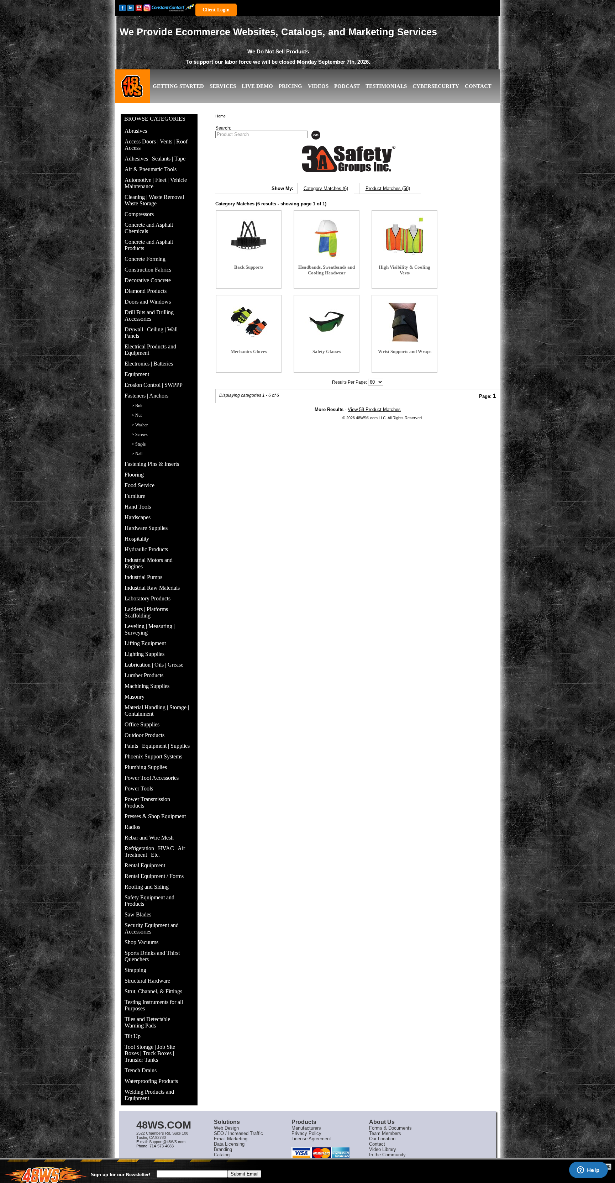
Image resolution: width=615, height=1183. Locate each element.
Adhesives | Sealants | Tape (155, 159)
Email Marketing (230, 1138)
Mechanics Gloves (249, 351)
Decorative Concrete (148, 280)
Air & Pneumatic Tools (151, 169)
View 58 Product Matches (374, 409)
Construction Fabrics (148, 270)
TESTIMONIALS (386, 86)
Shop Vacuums (141, 942)
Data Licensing (229, 1144)
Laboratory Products (147, 598)
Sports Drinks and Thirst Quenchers (152, 956)
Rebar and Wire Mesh (149, 838)
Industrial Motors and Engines (149, 563)
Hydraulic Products (146, 549)
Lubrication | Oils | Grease (154, 665)
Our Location (382, 1138)
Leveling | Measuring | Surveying (150, 629)
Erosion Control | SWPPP (154, 385)
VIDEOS (318, 86)
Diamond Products (146, 291)
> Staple (139, 444)
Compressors (139, 214)
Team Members (385, 1133)
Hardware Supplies (146, 528)
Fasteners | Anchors (146, 396)
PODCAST (347, 86)
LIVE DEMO (257, 86)
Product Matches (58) (388, 188)
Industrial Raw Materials (152, 588)
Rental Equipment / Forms (154, 876)
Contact (377, 1144)
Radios (132, 827)
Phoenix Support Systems (153, 756)
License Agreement (311, 1138)
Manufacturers (306, 1128)
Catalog (222, 1154)
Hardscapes (138, 517)
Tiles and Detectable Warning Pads (147, 1022)
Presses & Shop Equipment (155, 816)
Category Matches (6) (326, 188)
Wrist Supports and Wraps (404, 351)
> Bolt (137, 405)
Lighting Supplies (144, 654)
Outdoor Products (144, 735)
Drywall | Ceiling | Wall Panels (151, 332)
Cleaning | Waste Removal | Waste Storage (155, 200)
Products (303, 1122)
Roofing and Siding (147, 887)
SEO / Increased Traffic (238, 1133)
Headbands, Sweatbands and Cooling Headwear (326, 269)
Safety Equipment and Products (149, 900)
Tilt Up (133, 1036)
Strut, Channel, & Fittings (153, 991)
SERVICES (223, 86)
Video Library (382, 1149)
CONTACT (478, 86)
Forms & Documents (390, 1128)
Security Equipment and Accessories (152, 928)
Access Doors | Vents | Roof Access (156, 144)
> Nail (137, 453)
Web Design (226, 1128)
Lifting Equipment (145, 643)
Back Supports (248, 267)
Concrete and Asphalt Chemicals (149, 228)
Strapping (135, 970)
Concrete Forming (145, 259)
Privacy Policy (306, 1133)
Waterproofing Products (151, 1081)
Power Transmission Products (147, 802)
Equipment (137, 374)
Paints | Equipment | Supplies (157, 746)
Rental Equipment (145, 865)
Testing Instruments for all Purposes (154, 1005)
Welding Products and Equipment (149, 1095)
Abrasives (136, 131)
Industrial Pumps (143, 577)
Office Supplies (142, 724)
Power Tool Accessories (152, 778)
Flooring (134, 475)
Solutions (227, 1122)
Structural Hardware (147, 981)
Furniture (135, 496)
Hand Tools (138, 507)
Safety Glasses (326, 351)
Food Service (139, 485)
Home (220, 116)
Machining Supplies (147, 686)
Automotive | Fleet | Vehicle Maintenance (156, 183)
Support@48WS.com (167, 1142)
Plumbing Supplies (146, 767)
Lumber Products (144, 675)
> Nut (137, 415)
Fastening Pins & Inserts (152, 464)
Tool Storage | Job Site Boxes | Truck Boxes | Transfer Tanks (150, 1053)
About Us (382, 1122)
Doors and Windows (148, 302)
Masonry (134, 697)
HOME (132, 92)
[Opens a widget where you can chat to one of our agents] (588, 1170)
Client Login (216, 9)
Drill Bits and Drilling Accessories (149, 315)
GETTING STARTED (178, 86)
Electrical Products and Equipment (150, 349)
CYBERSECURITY (435, 86)
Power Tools (139, 788)
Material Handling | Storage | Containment (157, 710)
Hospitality (137, 539)
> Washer (140, 424)
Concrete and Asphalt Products (149, 245)
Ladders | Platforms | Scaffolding (147, 612)
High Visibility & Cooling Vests (404, 269)
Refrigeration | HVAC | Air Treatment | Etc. (155, 851)
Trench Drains (141, 1070)
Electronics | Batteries (149, 364)
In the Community (387, 1154)
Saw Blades (138, 914)
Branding (223, 1149)
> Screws (140, 434)
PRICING (290, 86)
